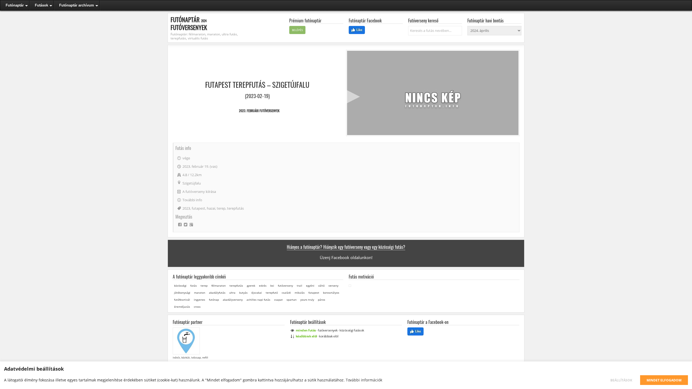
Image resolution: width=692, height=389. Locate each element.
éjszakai (256, 292)
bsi (272, 285)
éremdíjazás (182, 306)
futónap (214, 299)
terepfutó (272, 292)
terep (221, 208)
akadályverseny (233, 299)
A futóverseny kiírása (199, 191)
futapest (198, 208)
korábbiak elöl (328, 336)
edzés (263, 285)
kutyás (243, 292)
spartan (292, 299)
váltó (321, 285)
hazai (211, 208)
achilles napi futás (258, 299)
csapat (278, 299)
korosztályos (331, 292)
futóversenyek (328, 330)
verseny (333, 285)
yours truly (307, 299)
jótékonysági (182, 292)
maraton (199, 292)
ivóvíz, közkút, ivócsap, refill (190, 357)
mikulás (300, 292)
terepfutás (235, 208)
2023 (186, 208)
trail (299, 285)
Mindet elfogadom (664, 380)
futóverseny (285, 285)
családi (286, 292)
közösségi (180, 285)
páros (321, 299)
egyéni (310, 285)
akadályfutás (217, 292)
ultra (232, 292)
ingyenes (199, 299)
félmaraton (218, 285)
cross (197, 306)
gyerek (251, 285)
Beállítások (621, 380)
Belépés (297, 30)
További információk (364, 380)
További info (192, 199)
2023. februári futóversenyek (259, 110)
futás (193, 285)
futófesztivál (182, 299)
